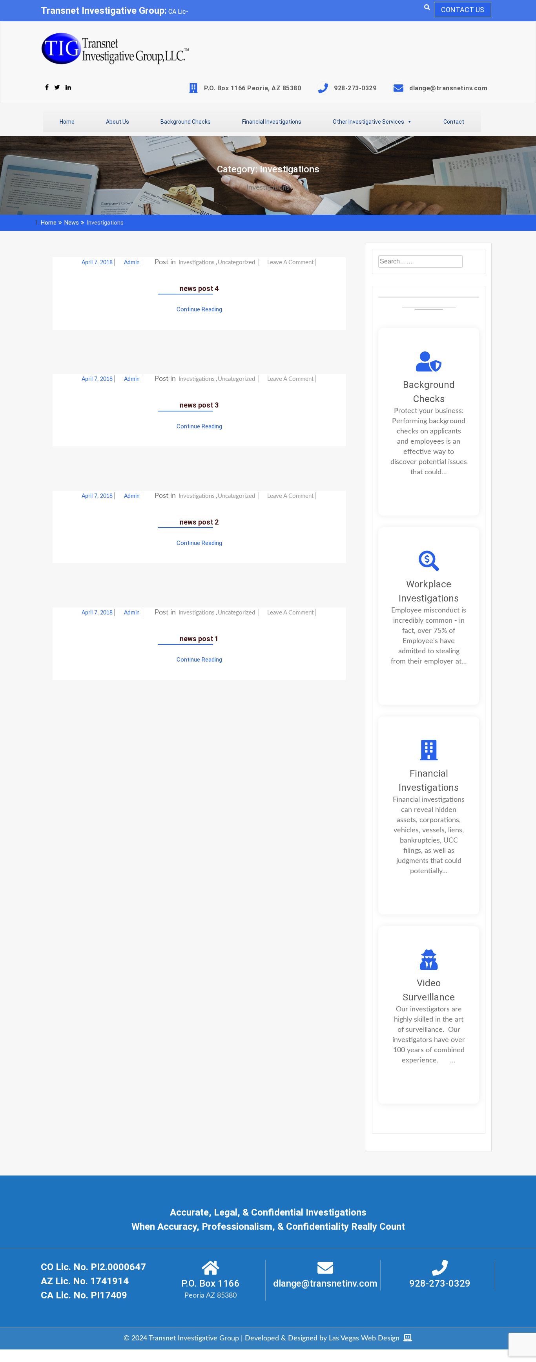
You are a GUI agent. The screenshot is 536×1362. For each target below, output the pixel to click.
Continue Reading (199, 309)
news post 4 (199, 289)
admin (132, 262)
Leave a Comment (290, 262)
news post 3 (199, 405)
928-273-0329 (355, 88)
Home (67, 122)
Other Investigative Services (368, 122)
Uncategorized (236, 262)
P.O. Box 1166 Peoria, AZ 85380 (252, 88)
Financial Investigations (271, 122)
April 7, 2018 (97, 262)
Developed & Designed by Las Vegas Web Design (324, 1338)
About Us (117, 122)
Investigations (197, 262)
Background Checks (185, 122)
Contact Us (462, 9)
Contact (453, 122)
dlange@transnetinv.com (448, 88)
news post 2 (199, 522)
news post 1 (199, 639)
